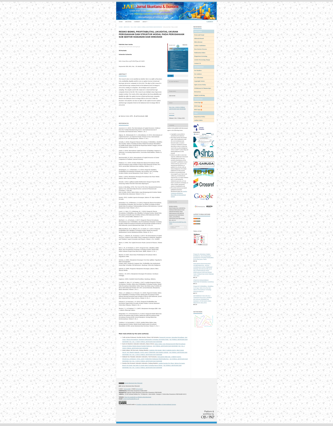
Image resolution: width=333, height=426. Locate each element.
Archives (128, 21)
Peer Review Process (200, 49)
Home (121, 21)
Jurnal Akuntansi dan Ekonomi (133, 383)
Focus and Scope (199, 35)
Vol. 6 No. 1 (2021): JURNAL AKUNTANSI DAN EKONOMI (146, 27)
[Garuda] (203, 164)
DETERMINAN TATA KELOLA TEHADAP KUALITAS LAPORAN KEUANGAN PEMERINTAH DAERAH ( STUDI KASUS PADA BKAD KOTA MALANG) (202, 299)
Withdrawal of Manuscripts (202, 88)
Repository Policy (199, 116)
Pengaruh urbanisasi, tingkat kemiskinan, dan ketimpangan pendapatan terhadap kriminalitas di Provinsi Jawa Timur (203, 256)
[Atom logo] (201, 102)
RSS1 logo (197, 109)
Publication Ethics (199, 52)
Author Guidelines (200, 45)
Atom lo (196, 102)
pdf (171, 75)
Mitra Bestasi (198, 42)
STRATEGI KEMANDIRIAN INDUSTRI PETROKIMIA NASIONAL (203, 281)
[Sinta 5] (203, 140)
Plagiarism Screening (200, 56)
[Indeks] (203, 172)
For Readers (198, 70)
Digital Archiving (199, 95)
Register (206, 3)
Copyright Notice (199, 81)
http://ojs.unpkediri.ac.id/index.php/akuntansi (137, 397)
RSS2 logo (197, 106)
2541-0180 (127, 389)
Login (212, 3)
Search (210, 21)
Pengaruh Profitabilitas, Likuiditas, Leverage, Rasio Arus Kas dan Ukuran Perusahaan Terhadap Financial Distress (203, 288)
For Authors (198, 74)
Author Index (198, 120)
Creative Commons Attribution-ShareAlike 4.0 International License (156, 404)
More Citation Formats (175, 227)
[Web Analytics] (121, 383)
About (144, 21)
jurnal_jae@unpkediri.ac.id (131, 399)
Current (137, 21)
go (200, 102)
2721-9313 (139, 389)
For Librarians (198, 77)
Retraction (197, 92)
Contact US (197, 63)
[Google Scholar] (203, 196)
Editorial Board (199, 38)
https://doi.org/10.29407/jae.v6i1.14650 (133, 61)
